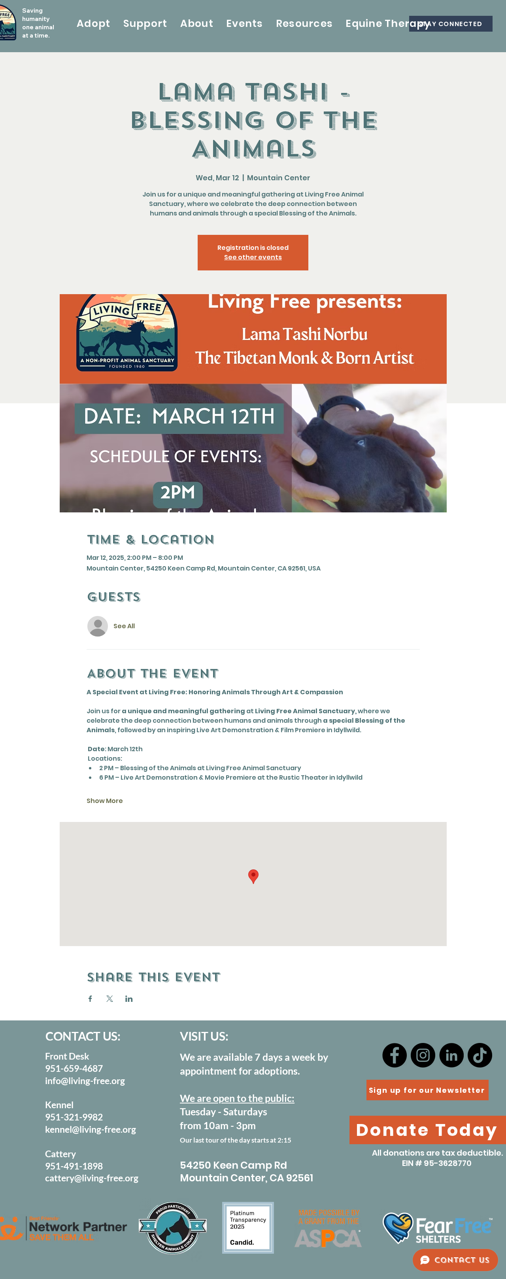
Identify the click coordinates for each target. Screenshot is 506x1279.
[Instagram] (423, 1055)
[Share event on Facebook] (90, 999)
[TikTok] (480, 1055)
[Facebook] (394, 1055)
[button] (93, 23)
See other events (253, 257)
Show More (105, 801)
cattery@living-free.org (91, 1177)
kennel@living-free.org (90, 1129)
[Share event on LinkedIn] (129, 999)
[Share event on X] (109, 999)
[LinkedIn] (451, 1055)
